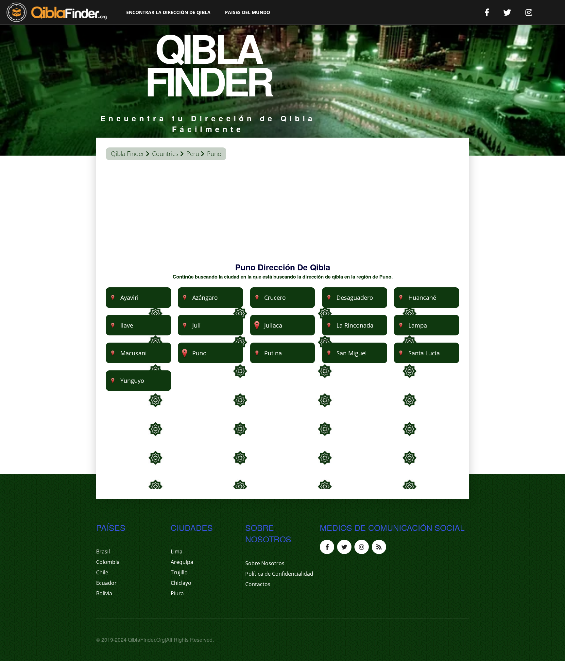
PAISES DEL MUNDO (247, 12)
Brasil (103, 551)
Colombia (108, 562)
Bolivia (104, 593)
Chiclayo (181, 582)
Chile (102, 572)
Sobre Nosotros (264, 563)
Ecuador (106, 582)
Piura (177, 593)
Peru (192, 153)
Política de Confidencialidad (279, 573)
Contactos (257, 584)
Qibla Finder (127, 153)
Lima (176, 551)
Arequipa (182, 562)
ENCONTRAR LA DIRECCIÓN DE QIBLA (168, 12)
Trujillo (179, 572)
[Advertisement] (282, 216)
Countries (165, 153)
